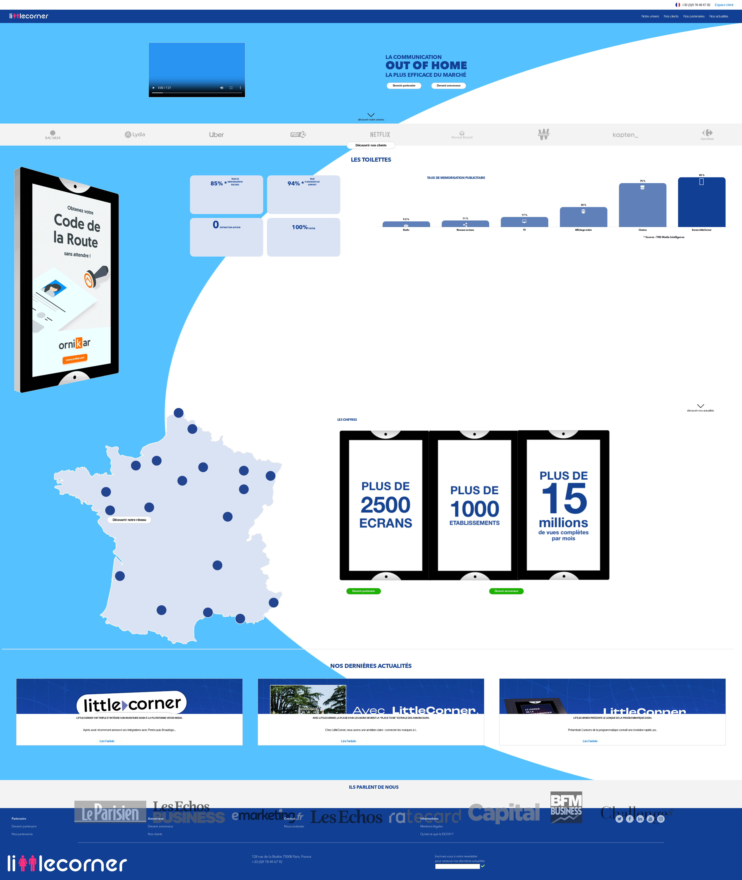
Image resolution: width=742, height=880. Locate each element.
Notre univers (650, 16)
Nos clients (671, 16)
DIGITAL (311, 229)
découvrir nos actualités (700, 410)
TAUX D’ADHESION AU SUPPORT (312, 182)
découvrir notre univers (371, 119)
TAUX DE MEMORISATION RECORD (235, 182)
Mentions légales (431, 826)
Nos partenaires (693, 16)
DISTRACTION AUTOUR (230, 228)
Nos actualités (719, 16)
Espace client (724, 5)
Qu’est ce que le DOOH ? (437, 834)
